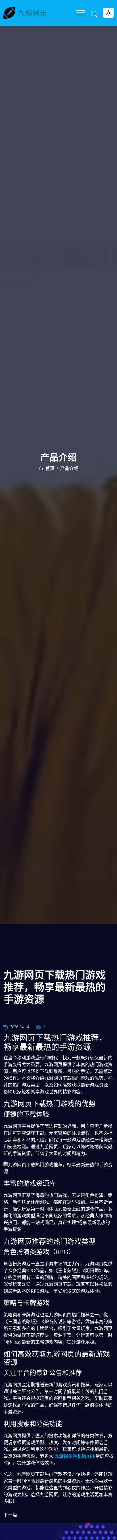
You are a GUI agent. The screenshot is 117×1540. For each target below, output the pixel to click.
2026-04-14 (19, 1027)
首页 (50, 468)
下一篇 (10, 1515)
